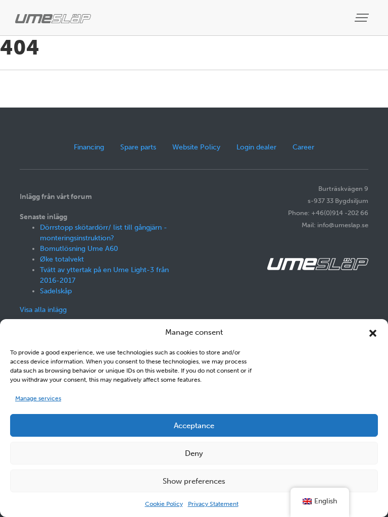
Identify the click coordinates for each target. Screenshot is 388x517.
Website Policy (196, 147)
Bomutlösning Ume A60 (79, 248)
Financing (89, 147)
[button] (373, 332)
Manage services (38, 398)
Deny (194, 453)
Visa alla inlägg (43, 309)
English (325, 500)
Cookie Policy (164, 503)
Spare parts (138, 147)
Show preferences (194, 481)
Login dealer (256, 147)
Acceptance (194, 425)
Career (303, 147)
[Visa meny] (363, 18)
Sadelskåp (56, 291)
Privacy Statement (213, 503)
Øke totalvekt (62, 259)
